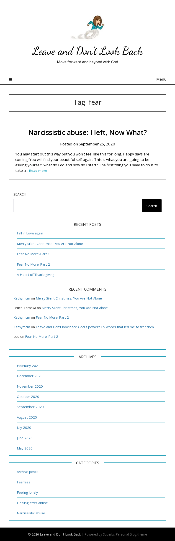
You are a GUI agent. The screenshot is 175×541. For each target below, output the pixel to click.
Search (19, 194)
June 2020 (25, 438)
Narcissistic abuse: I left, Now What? (87, 132)
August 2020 (27, 417)
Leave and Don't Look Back (87, 50)
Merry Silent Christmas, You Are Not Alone (50, 243)
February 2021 (28, 365)
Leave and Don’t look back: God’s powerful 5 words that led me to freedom (95, 327)
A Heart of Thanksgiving (35, 274)
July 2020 (24, 427)
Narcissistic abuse (31, 513)
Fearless (23, 482)
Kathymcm (21, 298)
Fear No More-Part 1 (33, 253)
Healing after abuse (32, 502)
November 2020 (30, 386)
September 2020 (30, 406)
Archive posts (27, 471)
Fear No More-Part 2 (33, 264)
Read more (38, 170)
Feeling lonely (27, 492)
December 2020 (30, 375)
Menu (161, 79)
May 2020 (25, 448)
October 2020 (28, 396)
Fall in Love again (30, 233)
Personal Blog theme (131, 534)
